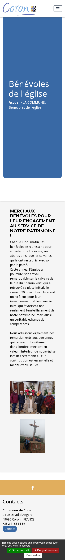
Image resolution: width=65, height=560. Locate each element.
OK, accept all (20, 550)
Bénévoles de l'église (25, 107)
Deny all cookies (47, 550)
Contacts (13, 502)
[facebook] (32, 487)
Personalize (33, 555)
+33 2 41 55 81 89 (14, 524)
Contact (10, 529)
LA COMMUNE (34, 102)
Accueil (14, 102)
